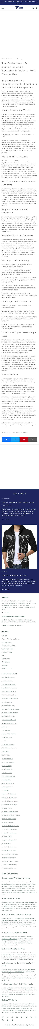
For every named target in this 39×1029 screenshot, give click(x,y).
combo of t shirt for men (10, 854)
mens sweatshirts (7, 787)
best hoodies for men (8, 794)
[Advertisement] (19, 33)
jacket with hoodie (8, 783)
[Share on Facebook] (6, 439)
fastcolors (8, 134)
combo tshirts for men (9, 850)
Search (4, 636)
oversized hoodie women (10, 801)
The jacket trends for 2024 (14, 575)
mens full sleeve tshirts (9, 829)
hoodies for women (8, 744)
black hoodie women (8, 776)
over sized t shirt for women (11, 709)
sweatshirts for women (9, 748)
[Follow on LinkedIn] (36, 1017)
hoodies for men (7, 737)
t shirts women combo (9, 864)
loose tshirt (5, 727)
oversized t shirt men (8, 684)
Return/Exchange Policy (11, 639)
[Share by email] (32, 439)
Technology (19, 59)
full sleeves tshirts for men (10, 826)
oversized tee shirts (8, 677)
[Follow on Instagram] (12, 1017)
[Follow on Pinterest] (22, 1017)
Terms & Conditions (9, 645)
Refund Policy (7, 652)
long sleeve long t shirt (9, 840)
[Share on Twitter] (15, 439)
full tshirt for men (7, 822)
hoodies (4, 741)
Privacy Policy (7, 642)
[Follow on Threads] (17, 1017)
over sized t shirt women (10, 698)
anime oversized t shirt (9, 723)
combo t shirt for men (9, 847)
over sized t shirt (7, 681)
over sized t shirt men (9, 691)
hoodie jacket (6, 780)
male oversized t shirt (9, 695)
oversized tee (6, 730)
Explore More (7, 668)
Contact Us (6, 662)
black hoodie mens (8, 762)
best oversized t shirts (9, 734)
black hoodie (6, 755)
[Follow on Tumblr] (7, 1020)
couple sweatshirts (8, 769)
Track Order (6, 659)
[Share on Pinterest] (24, 439)
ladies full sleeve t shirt (9, 819)
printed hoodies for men (9, 797)
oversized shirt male (8, 716)
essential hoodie (7, 773)
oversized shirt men (8, 705)
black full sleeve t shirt (9, 833)
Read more (5, 519)
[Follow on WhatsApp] (3, 1020)
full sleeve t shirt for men (10, 811)
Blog (3, 655)
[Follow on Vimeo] (31, 1017)
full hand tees (6, 843)
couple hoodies (7, 766)
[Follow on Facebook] (3, 1017)
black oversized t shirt (9, 720)
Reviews (5, 665)
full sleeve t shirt (7, 808)
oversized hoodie (7, 758)
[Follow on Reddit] (12, 1020)
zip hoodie (5, 790)
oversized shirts (7, 702)
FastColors (13, 366)
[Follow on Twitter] (7, 1017)
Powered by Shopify (27, 1025)
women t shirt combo (9, 857)
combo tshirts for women (10, 861)
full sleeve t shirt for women (11, 815)
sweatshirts (5, 751)
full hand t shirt (7, 836)
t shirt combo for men (9, 868)
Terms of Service (8, 649)
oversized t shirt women (9, 688)
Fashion (4, 572)
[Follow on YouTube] (26, 1017)
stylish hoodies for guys (9, 804)
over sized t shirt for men (10, 712)
